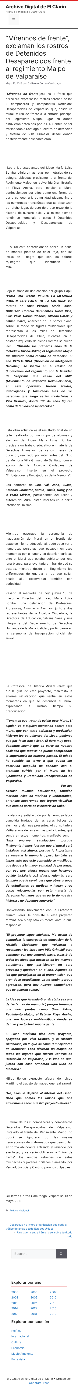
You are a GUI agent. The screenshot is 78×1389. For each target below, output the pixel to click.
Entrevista (18, 1359)
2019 (53, 1314)
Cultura (16, 1342)
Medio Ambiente (22, 1353)
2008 (14, 1297)
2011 (14, 1303)
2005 (14, 1292)
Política (16, 1330)
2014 (14, 1308)
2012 (33, 1303)
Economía (17, 1348)
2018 (33, 1314)
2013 (53, 1303)
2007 (53, 1292)
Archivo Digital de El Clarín (36, 6)
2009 (33, 1297)
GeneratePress (39, 1383)
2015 (33, 1308)
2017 (14, 1314)
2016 (53, 1308)
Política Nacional (19, 1210)
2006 (33, 1292)
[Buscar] (61, 1253)
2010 (53, 1297)
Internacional (20, 1336)
